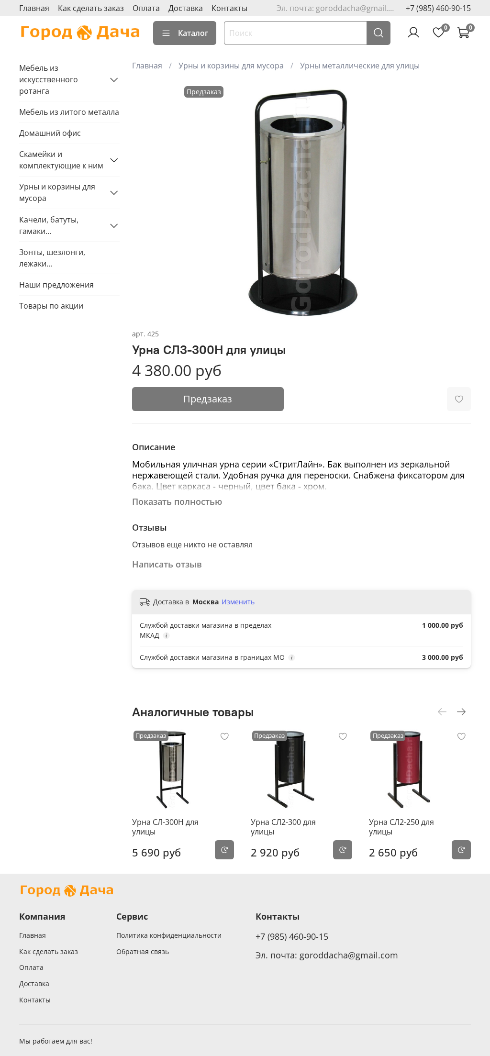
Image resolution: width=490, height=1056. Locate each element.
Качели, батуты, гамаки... (48, 225)
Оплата (146, 8)
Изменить (238, 602)
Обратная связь (142, 951)
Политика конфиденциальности (169, 935)
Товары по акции (51, 305)
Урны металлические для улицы (360, 65)
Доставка (185, 8)
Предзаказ (207, 398)
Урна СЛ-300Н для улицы (165, 827)
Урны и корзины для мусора (231, 65)
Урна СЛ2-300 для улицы (283, 827)
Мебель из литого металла (69, 112)
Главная (34, 8)
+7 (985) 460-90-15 (438, 8)
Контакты (229, 8)
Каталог (193, 33)
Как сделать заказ (91, 8)
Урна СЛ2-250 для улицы (401, 827)
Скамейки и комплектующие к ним (61, 160)
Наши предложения (56, 284)
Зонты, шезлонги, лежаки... (52, 258)
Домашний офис (50, 133)
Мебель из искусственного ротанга (48, 79)
